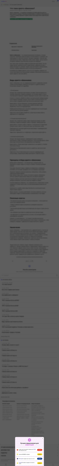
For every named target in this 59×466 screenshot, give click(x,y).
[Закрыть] (42, 438)
